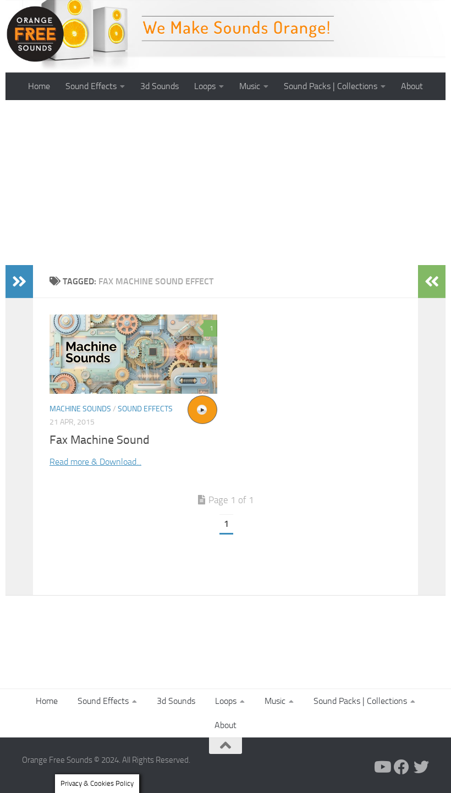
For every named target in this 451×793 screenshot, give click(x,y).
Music (249, 86)
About (412, 86)
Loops (205, 86)
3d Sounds (159, 86)
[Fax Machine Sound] (133, 354)
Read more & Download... (95, 461)
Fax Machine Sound (100, 440)
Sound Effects (91, 86)
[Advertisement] (226, 183)
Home (39, 86)
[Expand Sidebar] (19, 281)
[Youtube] (381, 767)
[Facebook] (401, 767)
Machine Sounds (80, 409)
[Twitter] (421, 767)
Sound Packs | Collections (330, 86)
